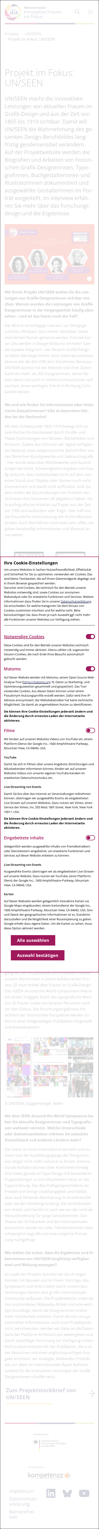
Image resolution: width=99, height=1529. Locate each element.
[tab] (45, 637)
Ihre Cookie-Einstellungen (31, 563)
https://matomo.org (37, 682)
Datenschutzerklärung (76, 601)
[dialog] (49, 764)
